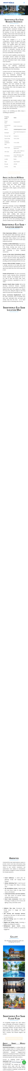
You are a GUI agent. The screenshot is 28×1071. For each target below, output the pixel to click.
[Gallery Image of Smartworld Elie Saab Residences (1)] (14, 960)
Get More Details (14, 173)
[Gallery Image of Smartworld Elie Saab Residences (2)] (14, 992)
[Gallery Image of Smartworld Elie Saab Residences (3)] (14, 1008)
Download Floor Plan (14, 1038)
